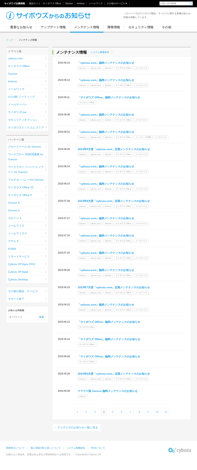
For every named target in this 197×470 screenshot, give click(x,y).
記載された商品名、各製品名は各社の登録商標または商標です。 (39, 454)
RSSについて (98, 448)
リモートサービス (19, 256)
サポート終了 (16, 298)
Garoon (69, 3)
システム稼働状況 (100, 52)
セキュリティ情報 (141, 27)
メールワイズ (96, 3)
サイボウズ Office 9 (20, 195)
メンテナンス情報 (86, 27)
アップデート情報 (53, 27)
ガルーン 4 (14, 218)
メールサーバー (17, 104)
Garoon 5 (14, 210)
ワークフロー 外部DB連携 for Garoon (25, 157)
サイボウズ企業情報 (14, 3)
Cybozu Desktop (18, 279)
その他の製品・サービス (23, 291)
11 (165, 411)
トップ (9, 40)
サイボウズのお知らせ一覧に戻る (77, 427)
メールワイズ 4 (17, 233)
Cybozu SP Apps (18, 271)
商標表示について (15, 448)
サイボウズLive (17, 112)
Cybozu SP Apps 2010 (21, 264)
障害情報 (114, 27)
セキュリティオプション (23, 119)
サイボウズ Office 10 (20, 187)
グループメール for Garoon (24, 146)
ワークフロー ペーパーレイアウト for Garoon (26, 169)
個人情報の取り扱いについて (46, 448)
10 (157, 411)
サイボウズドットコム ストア (26, 127)
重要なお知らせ (21, 27)
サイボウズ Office (52, 3)
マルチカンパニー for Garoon (26, 179)
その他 (166, 27)
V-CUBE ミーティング (21, 96)
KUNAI (12, 248)
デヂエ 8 (13, 241)
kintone (81, 3)
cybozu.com (15, 58)
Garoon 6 (14, 202)
